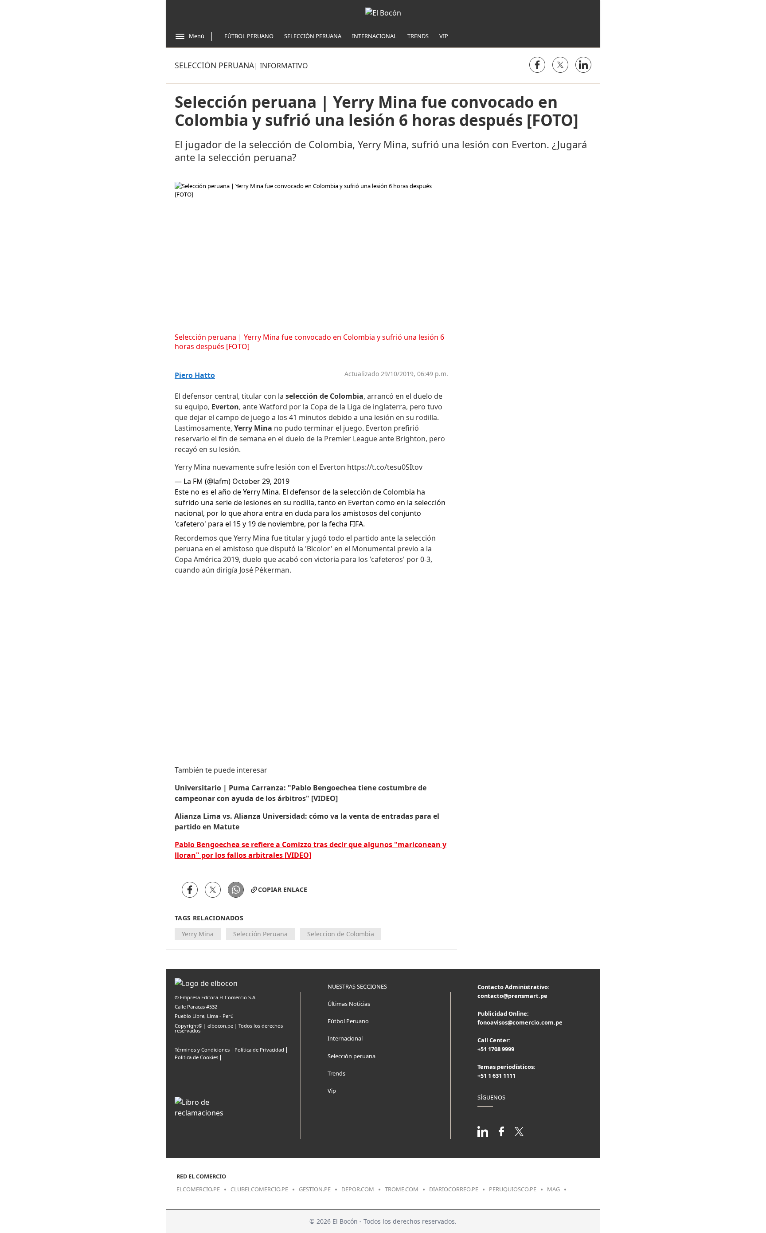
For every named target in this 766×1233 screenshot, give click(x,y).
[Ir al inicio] (383, 13)
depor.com (357, 1189)
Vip (443, 36)
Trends (418, 36)
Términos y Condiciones (202, 1049)
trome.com (401, 1189)
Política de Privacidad (259, 1049)
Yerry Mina (253, 428)
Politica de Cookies (196, 1057)
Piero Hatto (195, 375)
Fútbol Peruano (249, 36)
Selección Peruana (312, 36)
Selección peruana (214, 65)
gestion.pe (315, 1189)
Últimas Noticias (349, 1004)
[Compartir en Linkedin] (583, 65)
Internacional (374, 36)
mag (553, 1189)
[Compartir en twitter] (560, 65)
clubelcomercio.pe (259, 1189)
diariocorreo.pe (453, 1189)
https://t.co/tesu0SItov (384, 467)
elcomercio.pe (198, 1189)
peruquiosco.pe (512, 1189)
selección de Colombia (324, 396)
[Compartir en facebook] (537, 65)
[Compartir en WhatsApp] (236, 890)
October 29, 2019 (260, 481)
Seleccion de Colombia (340, 934)
